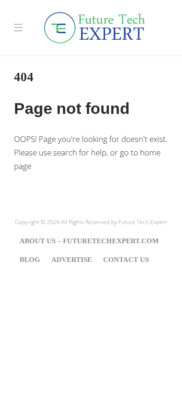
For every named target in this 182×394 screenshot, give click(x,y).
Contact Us (126, 259)
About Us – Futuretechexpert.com (89, 241)
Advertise (71, 259)
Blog (30, 259)
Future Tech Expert (143, 222)
